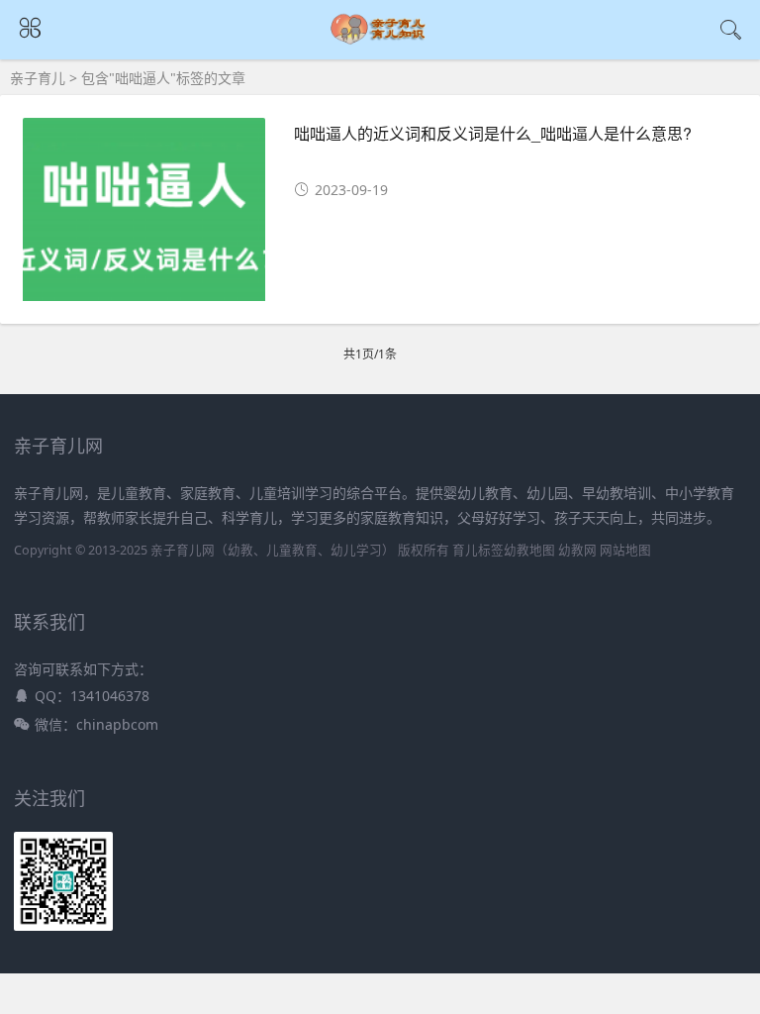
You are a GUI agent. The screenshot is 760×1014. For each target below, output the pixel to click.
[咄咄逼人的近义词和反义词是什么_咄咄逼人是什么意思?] (144, 216)
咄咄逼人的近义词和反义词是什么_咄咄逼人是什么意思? (493, 133)
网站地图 (625, 550)
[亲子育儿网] (380, 41)
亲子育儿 (37, 77)
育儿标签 (478, 550)
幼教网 (577, 550)
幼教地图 (529, 550)
